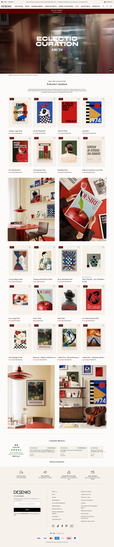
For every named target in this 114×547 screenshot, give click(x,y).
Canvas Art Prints (51, 6)
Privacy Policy (24, 513)
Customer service (86, 494)
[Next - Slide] (105, 451)
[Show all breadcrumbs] (10, 75)
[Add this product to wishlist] (30, 99)
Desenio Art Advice (86, 491)
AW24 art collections (20, 75)
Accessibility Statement (58, 503)
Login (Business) (56, 519)
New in (27, 6)
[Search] (103, 6)
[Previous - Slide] (26, 451)
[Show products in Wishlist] (107, 6)
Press (53, 494)
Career (54, 497)
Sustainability (56, 500)
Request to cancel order (88, 521)
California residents (86, 510)
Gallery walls (85, 6)
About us (54, 491)
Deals (77, 6)
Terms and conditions (87, 500)
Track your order (85, 497)
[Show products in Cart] (111, 6)
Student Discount (57, 509)
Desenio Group (61, 542)
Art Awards (55, 516)
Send (27, 510)
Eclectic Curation (33, 75)
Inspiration (96, 6)
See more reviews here (57, 461)
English (10, 2)
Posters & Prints (37, 6)
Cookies (83, 503)
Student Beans (56, 506)
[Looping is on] (111, 70)
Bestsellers (19, 6)
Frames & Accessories (66, 6)
